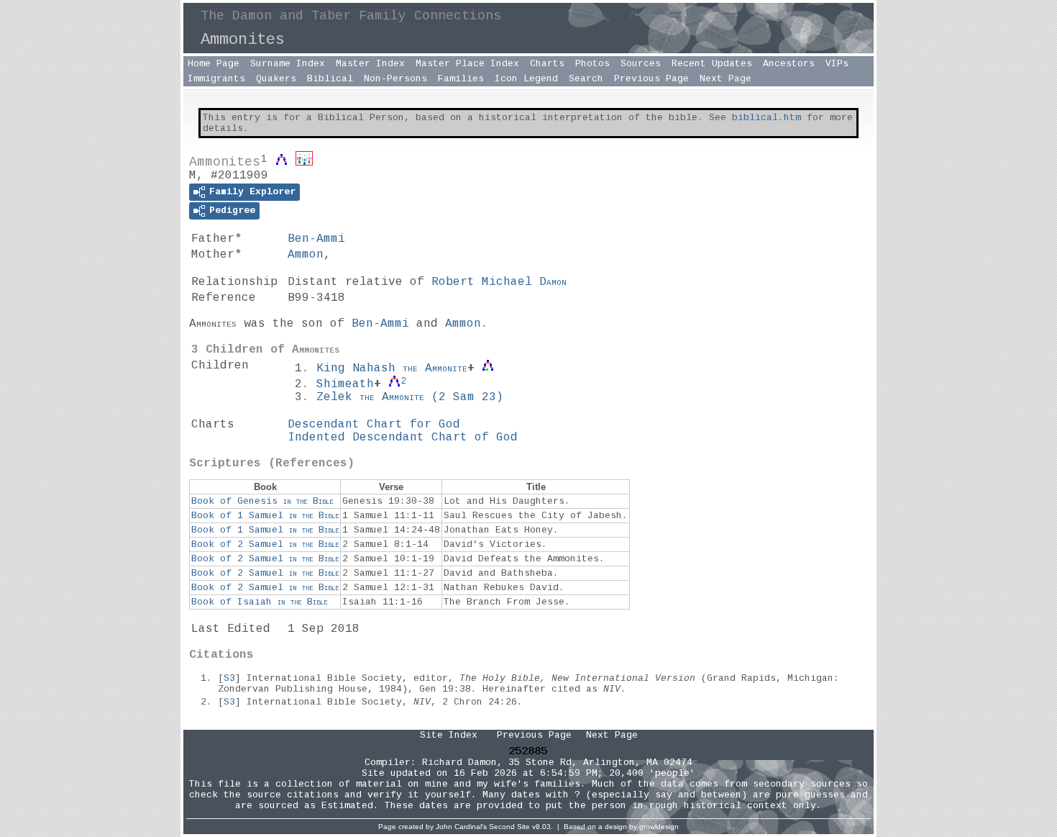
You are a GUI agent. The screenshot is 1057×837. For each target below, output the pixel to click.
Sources (641, 63)
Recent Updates (712, 63)
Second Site (509, 827)
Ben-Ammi (316, 238)
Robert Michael (499, 282)
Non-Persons (395, 78)
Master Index (370, 63)
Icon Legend (526, 78)
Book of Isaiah (259, 602)
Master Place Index (467, 63)
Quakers (276, 78)
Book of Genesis (262, 501)
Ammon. (466, 323)
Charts (547, 63)
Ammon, (309, 254)
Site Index (448, 735)
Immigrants (216, 78)
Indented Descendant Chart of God (403, 437)
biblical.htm (766, 117)
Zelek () (409, 397)
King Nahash (391, 368)
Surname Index (287, 63)
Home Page (213, 63)
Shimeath (345, 384)
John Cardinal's (461, 827)
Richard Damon (459, 762)
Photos (592, 63)
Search (586, 78)
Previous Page (651, 78)
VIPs (836, 63)
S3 (229, 678)
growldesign (659, 827)
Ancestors (789, 63)
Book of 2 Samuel (265, 544)
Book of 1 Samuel (265, 515)
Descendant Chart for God (374, 424)
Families (461, 78)
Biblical (330, 78)
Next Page (725, 78)
